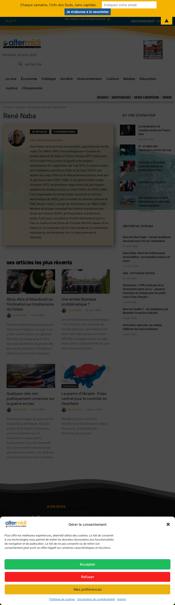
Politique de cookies (62, 599)
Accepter (87, 564)
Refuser (87, 577)
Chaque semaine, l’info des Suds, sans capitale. (58, 5)
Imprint (121, 599)
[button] (168, 524)
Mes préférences (88, 589)
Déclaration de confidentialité (96, 599)
